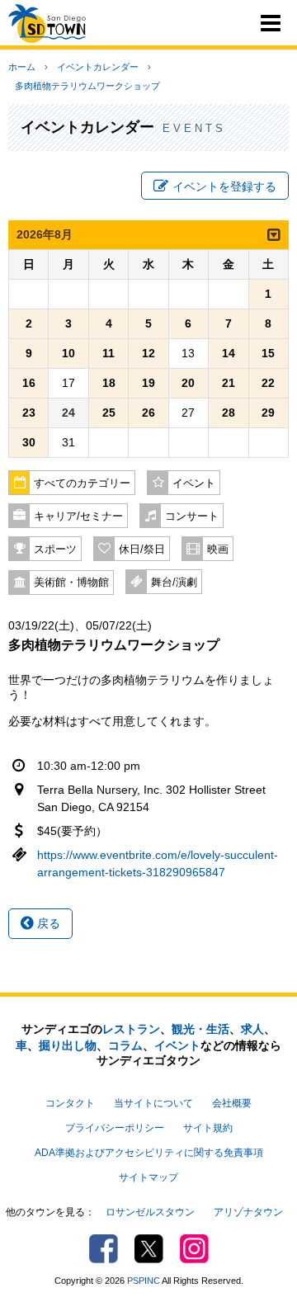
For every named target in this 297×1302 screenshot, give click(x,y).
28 (228, 412)
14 (228, 353)
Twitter (148, 1248)
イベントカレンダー (98, 67)
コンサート (192, 516)
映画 (218, 549)
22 (268, 382)
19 (148, 382)
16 (28, 382)
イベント (193, 483)
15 (268, 353)
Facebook (103, 1248)
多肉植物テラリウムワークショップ (87, 86)
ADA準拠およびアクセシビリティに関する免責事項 (149, 1152)
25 (109, 412)
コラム (125, 1045)
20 (188, 382)
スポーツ (55, 549)
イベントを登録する (224, 186)
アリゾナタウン (248, 1212)
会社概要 (232, 1103)
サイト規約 (208, 1128)
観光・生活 (200, 1028)
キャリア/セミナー (78, 516)
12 (148, 353)
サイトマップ (148, 1177)
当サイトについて (153, 1103)
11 (108, 353)
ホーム (21, 67)
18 (109, 382)
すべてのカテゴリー (82, 483)
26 (148, 412)
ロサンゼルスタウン (150, 1212)
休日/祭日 (142, 549)
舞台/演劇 (174, 582)
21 (228, 382)
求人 (252, 1028)
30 (28, 442)
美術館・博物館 (71, 582)
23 (28, 412)
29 (268, 412)
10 (68, 353)
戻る (47, 923)
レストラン (131, 1028)
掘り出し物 (68, 1045)
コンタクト (70, 1103)
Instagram (194, 1248)
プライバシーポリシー (114, 1128)
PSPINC (143, 1280)
